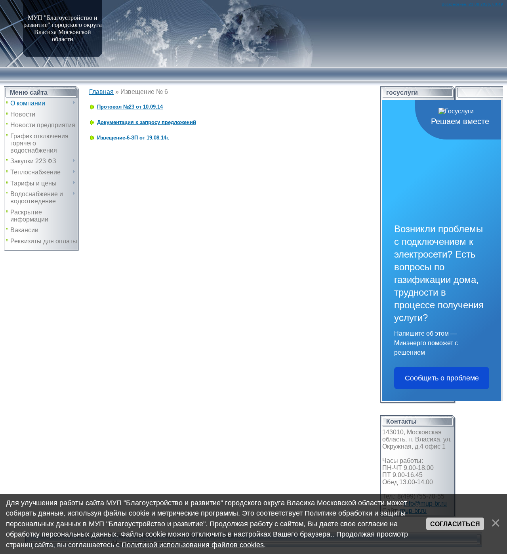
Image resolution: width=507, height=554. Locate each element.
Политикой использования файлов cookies (193, 545)
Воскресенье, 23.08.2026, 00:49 (472, 4)
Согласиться (455, 524)
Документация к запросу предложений (146, 122)
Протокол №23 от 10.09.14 (130, 107)
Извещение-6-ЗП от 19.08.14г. (133, 138)
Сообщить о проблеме (442, 378)
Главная (101, 91)
